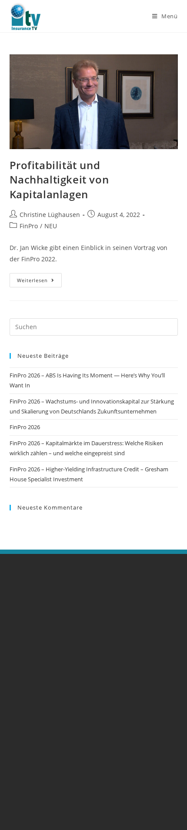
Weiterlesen (39, 278)
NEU (50, 226)
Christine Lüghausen (50, 214)
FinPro (29, 226)
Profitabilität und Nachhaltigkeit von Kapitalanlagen (59, 179)
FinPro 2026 (25, 427)
